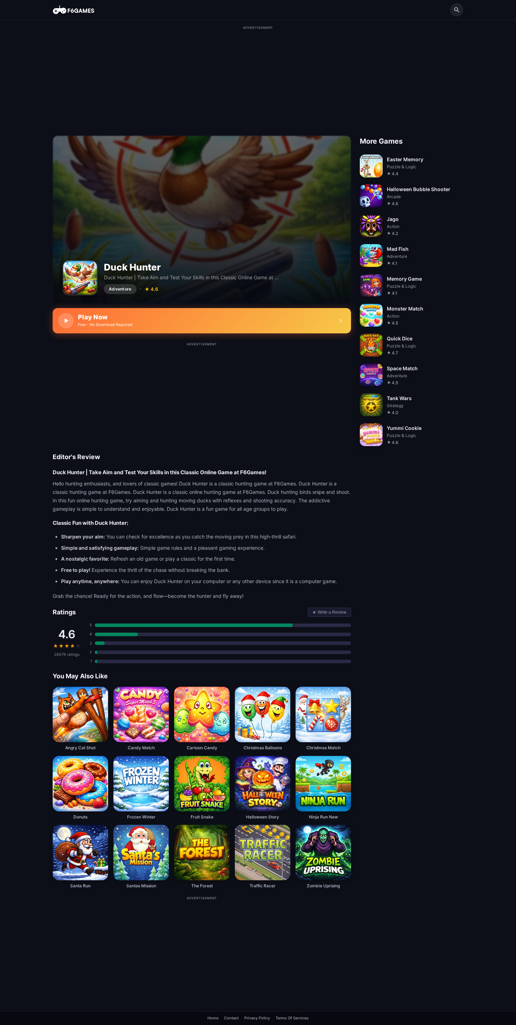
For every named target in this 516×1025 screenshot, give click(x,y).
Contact (231, 1018)
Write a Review (329, 612)
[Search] (456, 10)
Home (212, 1018)
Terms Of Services (292, 1018)
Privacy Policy (257, 1018)
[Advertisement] (258, 79)
